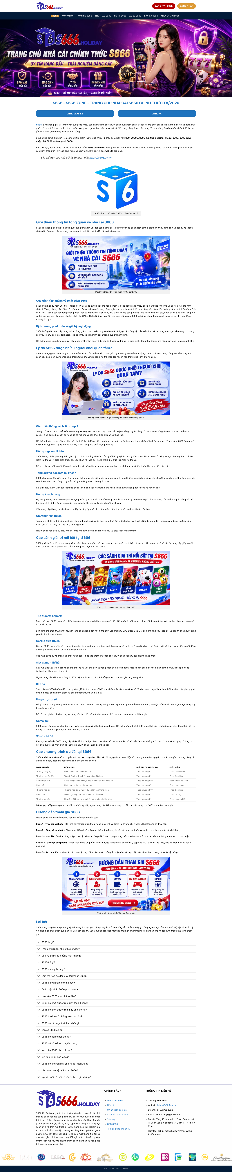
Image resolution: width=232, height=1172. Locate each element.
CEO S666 (112, 1124)
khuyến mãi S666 (170, 16)
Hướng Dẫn (67, 16)
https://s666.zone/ (100, 157)
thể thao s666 (103, 16)
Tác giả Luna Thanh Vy (118, 1128)
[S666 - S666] (49, 6)
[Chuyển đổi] (38, 942)
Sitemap (111, 1119)
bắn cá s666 (151, 16)
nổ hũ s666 (120, 16)
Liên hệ (110, 1105)
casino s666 (85, 16)
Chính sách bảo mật (117, 1109)
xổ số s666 (135, 16)
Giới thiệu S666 (115, 1100)
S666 (55, 16)
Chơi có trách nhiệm (117, 1114)
